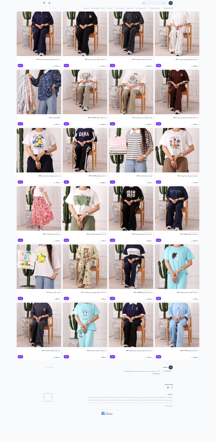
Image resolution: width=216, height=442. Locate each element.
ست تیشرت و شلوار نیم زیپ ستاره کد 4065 (95, 59)
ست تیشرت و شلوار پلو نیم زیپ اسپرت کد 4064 (48, 59)
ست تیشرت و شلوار (194, 57)
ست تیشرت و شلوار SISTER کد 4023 (97, 118)
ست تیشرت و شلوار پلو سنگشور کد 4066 (142, 59)
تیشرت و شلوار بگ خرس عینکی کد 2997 (142, 118)
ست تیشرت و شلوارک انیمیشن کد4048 (96, 350)
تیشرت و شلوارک (102, 349)
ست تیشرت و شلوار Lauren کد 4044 (51, 350)
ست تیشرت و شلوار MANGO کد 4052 (142, 292)
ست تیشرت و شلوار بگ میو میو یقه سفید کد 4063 (185, 118)
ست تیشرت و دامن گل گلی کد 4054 (51, 234)
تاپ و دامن (58, 232)
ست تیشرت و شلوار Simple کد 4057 (189, 234)
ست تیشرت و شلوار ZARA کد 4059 (97, 176)
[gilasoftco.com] (108, 413)
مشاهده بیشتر (169, 406)
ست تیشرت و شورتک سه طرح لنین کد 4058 (49, 176)
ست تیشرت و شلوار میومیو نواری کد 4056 (142, 234)
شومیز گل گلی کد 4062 (54, 118)
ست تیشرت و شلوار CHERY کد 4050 (189, 350)
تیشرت (150, 174)
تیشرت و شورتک (195, 174)
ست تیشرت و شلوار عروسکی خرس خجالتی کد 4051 (93, 292)
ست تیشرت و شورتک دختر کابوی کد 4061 (188, 176)
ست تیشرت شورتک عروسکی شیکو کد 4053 (187, 292)
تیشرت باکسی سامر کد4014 (53, 292)
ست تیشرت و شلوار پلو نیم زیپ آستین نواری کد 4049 (139, 350)
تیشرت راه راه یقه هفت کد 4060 (144, 176)
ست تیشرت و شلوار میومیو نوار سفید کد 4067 (187, 59)
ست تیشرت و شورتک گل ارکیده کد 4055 (96, 234)
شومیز (59, 116)
